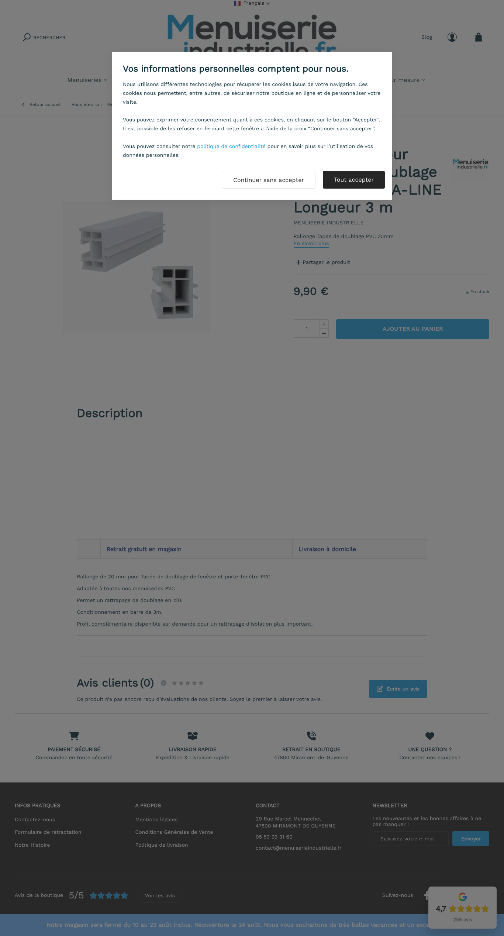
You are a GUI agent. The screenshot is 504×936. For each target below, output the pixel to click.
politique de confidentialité (231, 146)
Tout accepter (354, 179)
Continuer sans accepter (268, 179)
